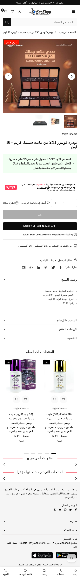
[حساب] (19, 12)
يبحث (44, 574)
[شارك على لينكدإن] (38, 267)
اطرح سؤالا (9, 202)
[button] (73, 12)
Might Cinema (69, 134)
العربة (6, 574)
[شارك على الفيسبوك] (60, 267)
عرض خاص (11, 42)
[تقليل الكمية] (72, 203)
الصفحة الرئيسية (67, 32)
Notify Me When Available (40, 226)
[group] (40, 76)
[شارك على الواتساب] (31, 267)
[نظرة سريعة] (54, 399)
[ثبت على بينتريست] (46, 267)
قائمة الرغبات (25, 574)
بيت (75, 574)
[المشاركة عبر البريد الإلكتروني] (23, 267)
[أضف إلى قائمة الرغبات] (63, 399)
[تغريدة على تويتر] (53, 267)
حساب (60, 574)
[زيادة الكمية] (55, 203)
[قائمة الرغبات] (12, 12)
